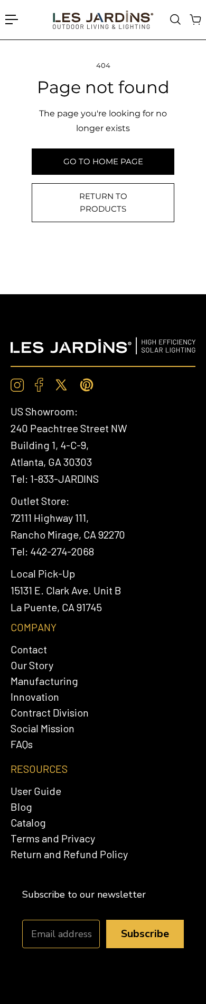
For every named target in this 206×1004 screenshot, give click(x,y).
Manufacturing (44, 680)
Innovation (35, 696)
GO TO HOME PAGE (103, 161)
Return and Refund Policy (69, 854)
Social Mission (42, 728)
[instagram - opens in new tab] (17, 385)
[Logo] (103, 19)
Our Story (32, 665)
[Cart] (195, 19)
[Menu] (11, 19)
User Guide (36, 790)
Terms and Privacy (53, 838)
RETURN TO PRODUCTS (103, 202)
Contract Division (50, 712)
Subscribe (145, 934)
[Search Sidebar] (175, 19)
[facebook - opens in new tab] (39, 384)
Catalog (28, 822)
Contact (29, 649)
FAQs (22, 744)
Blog (21, 806)
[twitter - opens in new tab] (61, 384)
